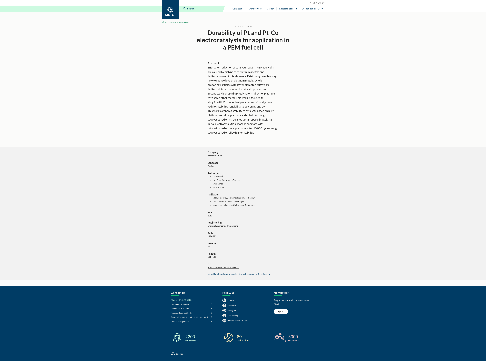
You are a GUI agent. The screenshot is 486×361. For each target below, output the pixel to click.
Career (270, 8)
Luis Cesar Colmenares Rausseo (226, 180)
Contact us (238, 8)
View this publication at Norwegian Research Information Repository (238, 274)
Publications (184, 22)
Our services (255, 8)
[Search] (184, 9)
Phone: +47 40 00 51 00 (181, 300)
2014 (210, 215)
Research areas (287, 8)
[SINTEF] (170, 9)
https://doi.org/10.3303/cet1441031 (223, 267)
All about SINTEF (311, 8)
